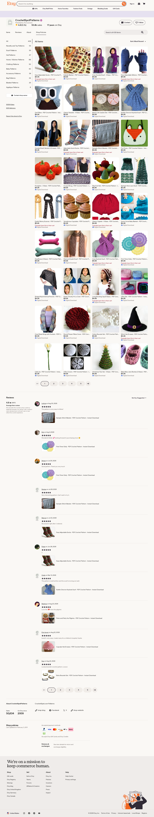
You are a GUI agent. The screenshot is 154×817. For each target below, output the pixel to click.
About (29, 32)
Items (8, 32)
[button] (125, 22)
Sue (43, 661)
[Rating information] (16, 25)
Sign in (132, 4)
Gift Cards (116, 8)
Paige (43, 546)
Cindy (43, 575)
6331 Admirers (11, 108)
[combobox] (68, 3)
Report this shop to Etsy (14, 116)
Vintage (90, 8)
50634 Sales (10, 104)
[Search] (123, 3)
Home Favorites (63, 8)
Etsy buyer (45, 632)
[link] (37, 383)
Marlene (44, 604)
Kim (43, 432)
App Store (14, 803)
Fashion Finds (77, 8)
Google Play (30, 803)
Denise (44, 489)
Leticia (44, 403)
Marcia (44, 518)
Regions (144, 813)
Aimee (44, 461)
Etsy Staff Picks (48, 8)
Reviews (18, 32)
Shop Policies (41, 32)
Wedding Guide (103, 8)
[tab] (19, 41)
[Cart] (144, 3)
